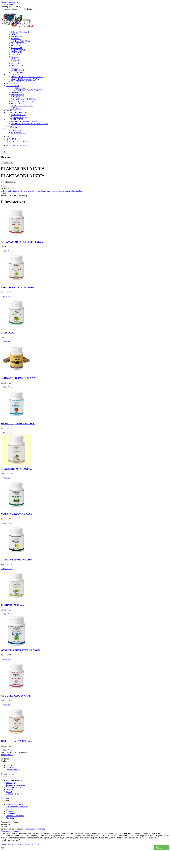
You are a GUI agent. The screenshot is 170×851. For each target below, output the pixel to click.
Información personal (14, 804)
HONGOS (15, 108)
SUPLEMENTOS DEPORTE (23, 81)
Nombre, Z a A (29, 191)
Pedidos (9, 809)
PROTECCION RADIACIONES (24, 121)
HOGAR (9, 126)
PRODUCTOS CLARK (18, 32)
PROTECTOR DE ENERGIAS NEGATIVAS (29, 124)
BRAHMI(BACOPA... (12, 605)
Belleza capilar (17, 92)
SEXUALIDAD (12, 83)
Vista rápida (6, 251)
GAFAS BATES (17, 130)
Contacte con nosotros (9, 2)
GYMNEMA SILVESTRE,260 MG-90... (21, 650)
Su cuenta (5, 798)
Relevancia (7, 188)
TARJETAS (16, 39)
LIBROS (14, 34)
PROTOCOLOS (17, 70)
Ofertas (9, 765)
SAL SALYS (16, 103)
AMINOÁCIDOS (18, 50)
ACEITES (15, 61)
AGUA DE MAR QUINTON (23, 99)
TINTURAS (16, 45)
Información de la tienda (10, 831)
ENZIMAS (15, 59)
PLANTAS (15, 63)
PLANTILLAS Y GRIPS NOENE (25, 79)
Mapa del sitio (11, 789)
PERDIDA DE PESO (16, 112)
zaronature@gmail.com (35, 829)
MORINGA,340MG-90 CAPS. (16, 514)
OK (4, 152)
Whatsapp (163, 849)
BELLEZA (12, 86)
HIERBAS (15, 54)
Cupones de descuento (15, 816)
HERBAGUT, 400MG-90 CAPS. (18, 423)
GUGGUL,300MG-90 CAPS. (16, 695)
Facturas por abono (13, 811)
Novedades (10, 767)
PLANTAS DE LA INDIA (22, 106)
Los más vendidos (13, 770)
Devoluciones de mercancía (17, 807)
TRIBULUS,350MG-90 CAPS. (17, 559)
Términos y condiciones (15, 785)
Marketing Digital (32, 844)
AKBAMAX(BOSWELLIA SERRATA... (22, 242)
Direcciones (10, 813)
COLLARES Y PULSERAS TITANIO (27, 77)
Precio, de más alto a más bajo (71, 191)
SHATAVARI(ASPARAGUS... (16, 469)
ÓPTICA (11, 128)
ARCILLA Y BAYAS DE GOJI (29, 90)
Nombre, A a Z (16, 191)
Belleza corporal (17, 94)
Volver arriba (7, 755)
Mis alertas (10, 818)
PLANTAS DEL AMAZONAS (23, 101)
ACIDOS (15, 57)
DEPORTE (12, 74)
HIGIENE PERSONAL (20, 41)
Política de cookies (13, 787)
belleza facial (18, 88)
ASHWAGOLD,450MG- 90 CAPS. (19, 378)
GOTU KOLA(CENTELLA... (16, 741)
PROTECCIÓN (14, 119)
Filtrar (4, 193)
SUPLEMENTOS (18, 43)
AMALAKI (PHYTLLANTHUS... (18, 287)
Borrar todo (7, 162)
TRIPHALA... (8, 332)
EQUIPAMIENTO (18, 36)
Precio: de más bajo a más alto (47, 191)
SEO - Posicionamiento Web (12, 844)
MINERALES (17, 52)
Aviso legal (10, 783)
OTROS (14, 68)
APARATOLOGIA (19, 117)
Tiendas (9, 792)
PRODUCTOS (17, 65)
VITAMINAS (16, 48)
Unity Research (17, 72)
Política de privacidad (14, 780)
